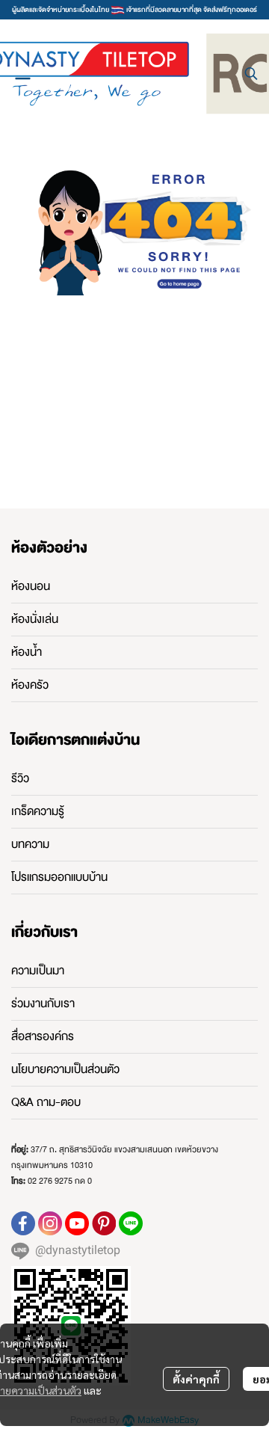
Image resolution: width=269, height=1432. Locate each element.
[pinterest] (104, 1223)
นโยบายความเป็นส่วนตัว (65, 1069)
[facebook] (23, 1223)
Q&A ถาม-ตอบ (46, 1102)
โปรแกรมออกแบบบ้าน (59, 877)
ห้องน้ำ (26, 652)
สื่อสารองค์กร (42, 1036)
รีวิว (20, 778)
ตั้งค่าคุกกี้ (196, 1379)
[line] (131, 1223)
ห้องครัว (30, 685)
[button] (251, 73)
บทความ (30, 844)
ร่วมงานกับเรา (43, 1003)
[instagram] (50, 1223)
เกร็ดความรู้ (37, 811)
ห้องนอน (30, 586)
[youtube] (77, 1223)
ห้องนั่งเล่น (34, 619)
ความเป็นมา (37, 970)
